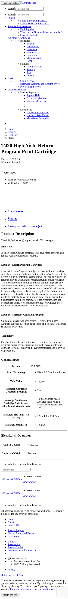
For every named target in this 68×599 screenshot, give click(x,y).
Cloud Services (34, 66)
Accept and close (11, 595)
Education (32, 55)
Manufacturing (34, 58)
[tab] (37, 211)
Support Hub (33, 95)
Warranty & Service (36, 101)
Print (29, 72)
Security (31, 69)
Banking (31, 43)
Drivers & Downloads (38, 112)
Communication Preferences (22, 550)
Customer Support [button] (17, 89)
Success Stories (15, 547)
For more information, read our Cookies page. (33, 589)
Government (33, 46)
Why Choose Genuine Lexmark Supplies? (41, 32)
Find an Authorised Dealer (21, 533)
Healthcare (32, 49)
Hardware (13, 134)
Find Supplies (27, 29)
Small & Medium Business (33, 20)
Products (12, 132)
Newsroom (13, 536)
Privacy (11, 569)
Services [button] (12, 78)
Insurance (31, 52)
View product (29, 482)
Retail (29, 60)
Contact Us (13, 525)
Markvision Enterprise (38, 118)
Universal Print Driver (38, 115)
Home (11, 129)
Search (11, 8)
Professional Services (30, 86)
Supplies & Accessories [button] (19, 26)
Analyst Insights (16, 530)
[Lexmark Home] (28, 2)
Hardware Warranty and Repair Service (40, 83)
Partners (12, 541)
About (11, 522)
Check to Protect (28, 35)
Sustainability (14, 544)
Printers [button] (11, 17)
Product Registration (37, 98)
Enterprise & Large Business (34, 23)
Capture (30, 75)
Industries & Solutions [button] (19, 38)
